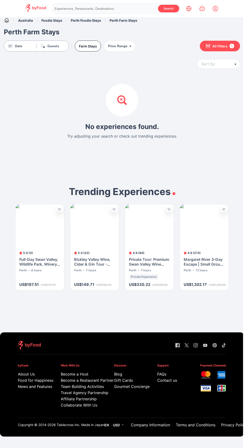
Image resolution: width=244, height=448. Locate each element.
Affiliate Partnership (79, 399)
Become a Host (74, 374)
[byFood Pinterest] (215, 345)
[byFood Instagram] (195, 345)
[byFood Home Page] (36, 11)
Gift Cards (123, 380)
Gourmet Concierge (128, 386)
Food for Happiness (32, 380)
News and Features (32, 386)
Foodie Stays (51, 20)
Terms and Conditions (195, 424)
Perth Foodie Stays (86, 20)
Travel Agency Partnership (81, 392)
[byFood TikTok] (223, 345)
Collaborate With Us (79, 405)
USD (116, 425)
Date (18, 46)
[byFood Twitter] (186, 345)
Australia (25, 20)
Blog (118, 374)
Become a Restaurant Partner (81, 380)
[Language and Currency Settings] (189, 8)
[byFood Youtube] (205, 345)
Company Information (150, 424)
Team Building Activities (81, 386)
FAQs (161, 374)
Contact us (167, 380)
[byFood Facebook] (177, 345)
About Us (26, 374)
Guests (53, 46)
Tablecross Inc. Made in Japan (80, 425)
